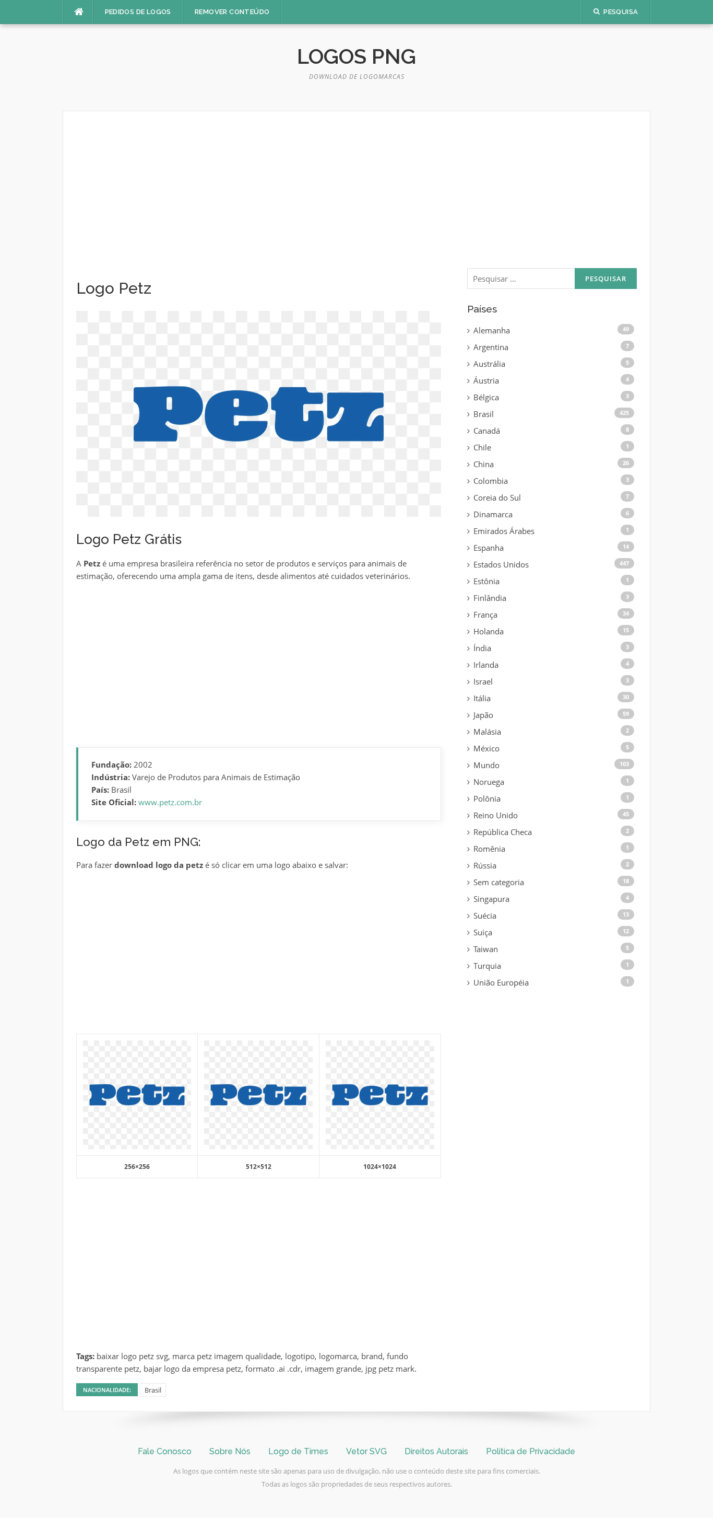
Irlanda (485, 664)
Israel (483, 681)
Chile (482, 447)
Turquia (487, 965)
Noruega (488, 782)
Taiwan (485, 949)
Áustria (486, 380)
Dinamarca (493, 514)
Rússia (484, 865)
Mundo (486, 765)
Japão (483, 715)
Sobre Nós (230, 1451)
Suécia (484, 915)
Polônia (487, 798)
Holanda (488, 631)
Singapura (491, 899)
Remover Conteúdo (232, 12)
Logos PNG (356, 56)
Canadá (486, 430)
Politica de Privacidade (530, 1451)
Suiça (482, 932)
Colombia (490, 481)
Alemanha (491, 330)
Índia (482, 648)
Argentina (490, 347)
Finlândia (489, 598)
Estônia (486, 581)
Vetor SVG (366, 1451)
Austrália (489, 363)
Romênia (489, 848)
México (486, 748)
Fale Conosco (165, 1451)
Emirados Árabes (503, 531)
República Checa (502, 832)
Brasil (153, 1390)
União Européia (501, 982)
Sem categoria (498, 882)
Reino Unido (495, 815)
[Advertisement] (258, 202)
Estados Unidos (501, 564)
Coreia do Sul (497, 497)
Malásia (487, 731)
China (483, 464)
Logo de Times (298, 1451)
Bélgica (486, 397)
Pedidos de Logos (138, 12)
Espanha (488, 547)
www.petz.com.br (170, 802)
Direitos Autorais (436, 1451)
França (485, 614)
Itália (482, 698)
